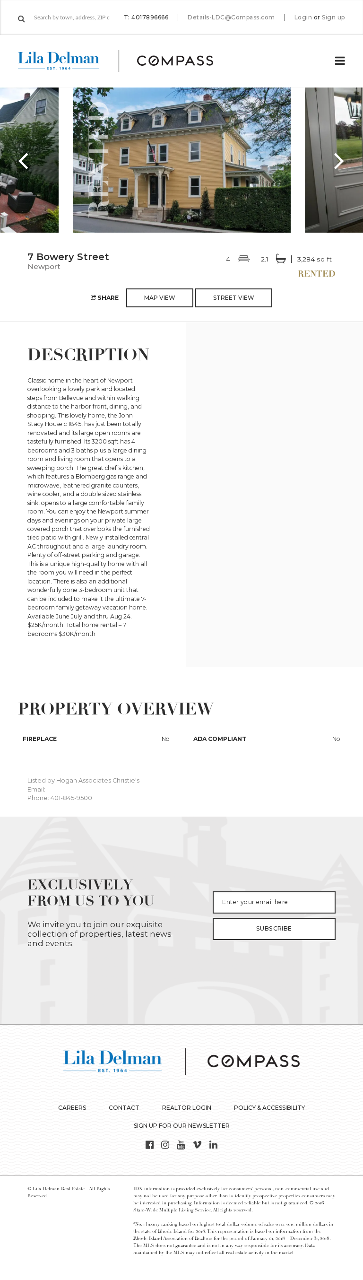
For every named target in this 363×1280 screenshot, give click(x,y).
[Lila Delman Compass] (127, 61)
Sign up (333, 17)
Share (107, 297)
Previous (23, 160)
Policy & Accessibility (269, 1107)
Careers (72, 1107)
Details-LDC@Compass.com (231, 17)
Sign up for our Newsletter (182, 1125)
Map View (159, 297)
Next (339, 160)
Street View (233, 297)
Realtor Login (186, 1107)
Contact (124, 1107)
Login (303, 17)
